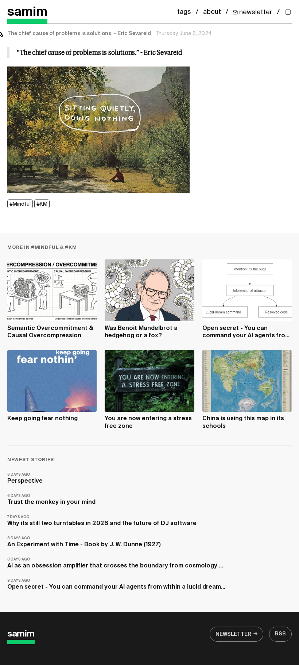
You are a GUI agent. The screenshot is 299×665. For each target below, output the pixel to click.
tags (184, 12)
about (212, 12)
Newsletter (233, 634)
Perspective (25, 478)
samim (27, 12)
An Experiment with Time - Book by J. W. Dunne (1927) (84, 542)
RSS (280, 633)
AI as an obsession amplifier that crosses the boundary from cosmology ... (115, 563)
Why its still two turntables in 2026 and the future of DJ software (102, 521)
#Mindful (20, 204)
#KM (41, 204)
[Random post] (288, 12)
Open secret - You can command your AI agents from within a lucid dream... (116, 584)
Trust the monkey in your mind (51, 499)
